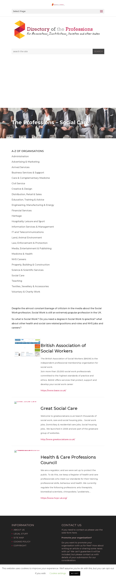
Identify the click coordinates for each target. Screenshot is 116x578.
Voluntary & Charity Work (26, 291)
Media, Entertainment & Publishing (31, 248)
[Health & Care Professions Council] (27, 452)
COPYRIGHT (20, 545)
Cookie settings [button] (58, 573)
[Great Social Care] (25, 403)
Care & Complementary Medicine (31, 178)
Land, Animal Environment (27, 237)
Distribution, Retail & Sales (27, 194)
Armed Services (21, 167)
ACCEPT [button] (75, 573)
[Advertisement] (58, 86)
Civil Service (18, 183)
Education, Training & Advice (28, 199)
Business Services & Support (28, 172)
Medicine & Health (22, 253)
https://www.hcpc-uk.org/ (54, 498)
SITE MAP (19, 537)
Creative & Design (22, 188)
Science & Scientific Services (28, 270)
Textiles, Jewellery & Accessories (30, 286)
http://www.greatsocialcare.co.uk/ (58, 439)
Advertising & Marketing (25, 161)
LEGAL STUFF (21, 533)
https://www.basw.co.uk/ (53, 390)
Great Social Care (59, 408)
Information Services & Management (33, 226)
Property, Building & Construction (31, 264)
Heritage (17, 216)
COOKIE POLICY (22, 541)
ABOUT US (19, 530)
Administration (20, 156)
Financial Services (22, 210)
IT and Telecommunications (28, 232)
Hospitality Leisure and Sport (28, 221)
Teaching (17, 281)
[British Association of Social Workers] (27, 356)
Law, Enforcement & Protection (30, 243)
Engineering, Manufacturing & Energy (33, 205)
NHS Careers (19, 259)
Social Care (18, 275)
